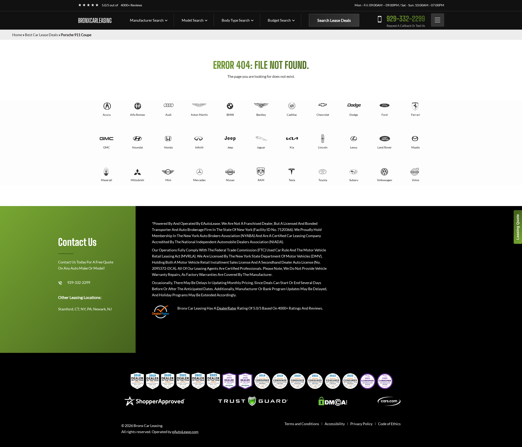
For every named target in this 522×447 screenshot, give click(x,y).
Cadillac (292, 114)
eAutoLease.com (185, 431)
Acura (107, 114)
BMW (230, 114)
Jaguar (261, 147)
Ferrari (415, 114)
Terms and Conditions (301, 423)
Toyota (323, 180)
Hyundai (137, 147)
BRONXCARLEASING (95, 20)
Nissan (230, 180)
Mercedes (199, 180)
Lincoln (322, 147)
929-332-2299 (406, 18)
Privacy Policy (361, 423)
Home (17, 34)
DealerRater (227, 308)
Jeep (230, 147)
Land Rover (384, 147)
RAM (261, 180)
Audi (168, 114)
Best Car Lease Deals (41, 34)
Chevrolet (322, 114)
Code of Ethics (389, 423)
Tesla (292, 180)
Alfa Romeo (137, 114)
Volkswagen (384, 180)
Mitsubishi (137, 180)
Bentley (261, 114)
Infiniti (199, 147)
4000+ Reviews (131, 5)
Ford (385, 114)
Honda (168, 147)
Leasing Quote (518, 227)
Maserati (106, 180)
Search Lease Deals (334, 20)
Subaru (353, 180)
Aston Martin (199, 114)
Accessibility (335, 423)
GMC (106, 147)
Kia (292, 147)
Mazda (415, 147)
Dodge (353, 114)
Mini (168, 180)
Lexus (353, 147)
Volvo (415, 180)
